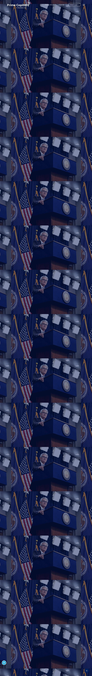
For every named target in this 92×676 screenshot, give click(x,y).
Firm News (46, 374)
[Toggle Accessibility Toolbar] (4, 663)
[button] (84, 5)
